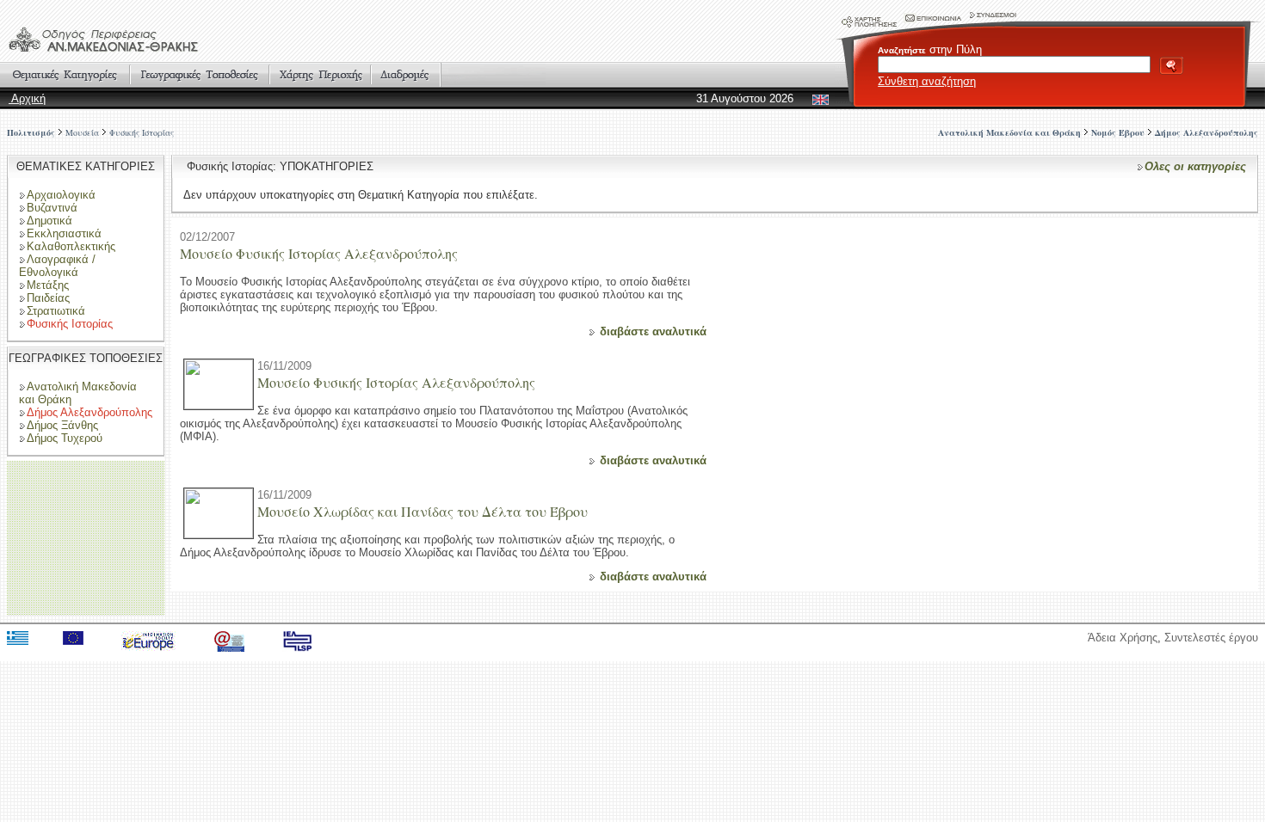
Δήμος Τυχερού (64, 438)
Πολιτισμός (31, 132)
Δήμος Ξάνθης (62, 425)
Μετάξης (48, 285)
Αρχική (27, 98)
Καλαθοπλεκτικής (71, 246)
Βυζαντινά (52, 207)
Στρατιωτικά (56, 310)
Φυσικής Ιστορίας (141, 132)
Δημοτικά (49, 220)
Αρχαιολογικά (61, 194)
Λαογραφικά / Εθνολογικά (57, 266)
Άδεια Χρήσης (1122, 637)
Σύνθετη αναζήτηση (927, 81)
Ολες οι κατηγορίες (1195, 166)
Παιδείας (48, 297)
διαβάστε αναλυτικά (653, 331)
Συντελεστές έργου (1211, 637)
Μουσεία (82, 132)
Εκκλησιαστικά (64, 233)
